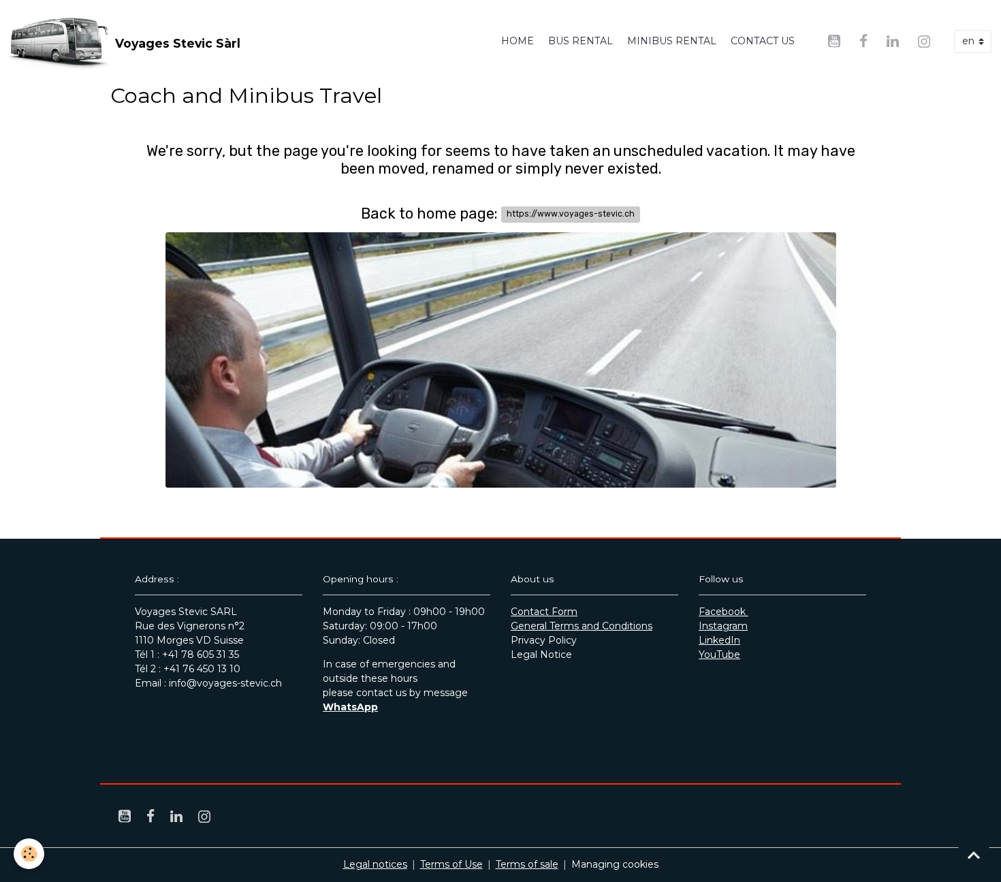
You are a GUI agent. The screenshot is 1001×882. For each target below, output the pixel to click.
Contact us (763, 41)
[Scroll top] (974, 855)
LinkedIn (719, 640)
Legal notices (375, 864)
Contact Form (544, 611)
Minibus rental (671, 41)
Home (517, 41)
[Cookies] (29, 853)
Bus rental (580, 41)
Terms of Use (451, 864)
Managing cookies (614, 864)
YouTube (719, 654)
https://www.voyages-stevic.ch (571, 214)
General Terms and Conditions (581, 626)
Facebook (723, 611)
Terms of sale (527, 864)
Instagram (723, 626)
